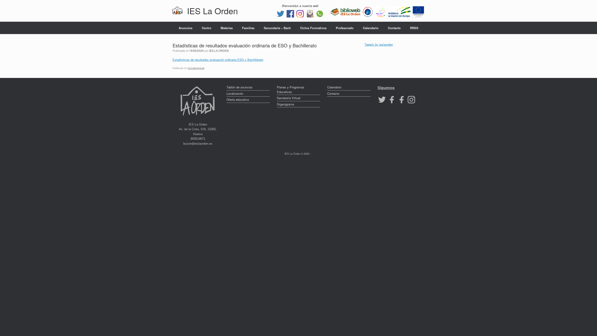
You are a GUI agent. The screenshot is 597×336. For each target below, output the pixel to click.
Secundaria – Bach (277, 28)
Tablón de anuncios (239, 87)
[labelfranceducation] (368, 11)
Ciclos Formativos (313, 28)
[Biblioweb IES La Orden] (345, 11)
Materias (227, 28)
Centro (206, 28)
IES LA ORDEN (219, 50)
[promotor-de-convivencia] (381, 11)
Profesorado (345, 28)
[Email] (309, 13)
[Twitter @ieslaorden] (280, 13)
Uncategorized (196, 68)
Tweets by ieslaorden (378, 44)
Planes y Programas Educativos (290, 89)
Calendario (370, 28)
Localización (234, 93)
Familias (248, 28)
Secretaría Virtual (288, 98)
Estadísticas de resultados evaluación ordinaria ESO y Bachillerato (218, 59)
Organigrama (285, 104)
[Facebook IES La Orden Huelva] (290, 13)
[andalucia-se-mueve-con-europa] (399, 11)
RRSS (414, 28)
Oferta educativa (237, 99)
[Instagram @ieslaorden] (300, 13)
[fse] (418, 11)
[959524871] (319, 13)
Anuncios (185, 28)
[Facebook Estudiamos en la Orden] (401, 99)
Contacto (394, 28)
